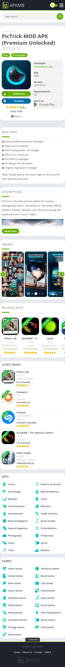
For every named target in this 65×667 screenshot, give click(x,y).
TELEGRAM (19, 101)
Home (5, 31)
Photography (19, 55)
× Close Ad (32, 639)
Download (19, 94)
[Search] (60, 16)
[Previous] (3, 274)
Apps (13, 31)
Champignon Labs (43, 66)
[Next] (62, 274)
